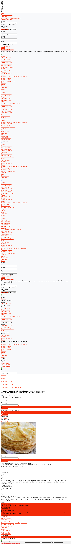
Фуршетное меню (6, 64)
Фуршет (3, 128)
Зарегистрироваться (7, 49)
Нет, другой (13, 29)
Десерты (3, 72)
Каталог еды (5, 516)
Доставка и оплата (6, 15)
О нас (2, 13)
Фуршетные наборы (7, 67)
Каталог (3, 92)
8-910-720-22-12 (6, 138)
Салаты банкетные (6, 62)
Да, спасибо (4, 29)
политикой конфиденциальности (52, 542)
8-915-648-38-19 (6, 139)
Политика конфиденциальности (11, 18)
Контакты (4, 16)
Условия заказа (5, 485)
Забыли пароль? (6, 46)
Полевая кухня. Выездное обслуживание (14, 76)
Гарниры (3, 102)
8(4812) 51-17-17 (5, 136)
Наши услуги (5, 131)
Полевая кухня (5, 80)
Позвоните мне (5, 507)
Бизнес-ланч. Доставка (8, 81)
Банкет (3, 130)
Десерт (3, 69)
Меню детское (5, 70)
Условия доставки (6, 487)
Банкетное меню (6, 58)
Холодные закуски (6, 108)
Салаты (3, 75)
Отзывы (3, 135)
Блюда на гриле (6, 100)
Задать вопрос (5, 509)
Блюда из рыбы (6, 98)
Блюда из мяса (5, 97)
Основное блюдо (6, 73)
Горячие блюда (5, 59)
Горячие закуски (6, 61)
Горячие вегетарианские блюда (11, 103)
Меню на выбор (6, 65)
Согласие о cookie (6, 19)
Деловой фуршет (6, 78)
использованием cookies (32, 542)
